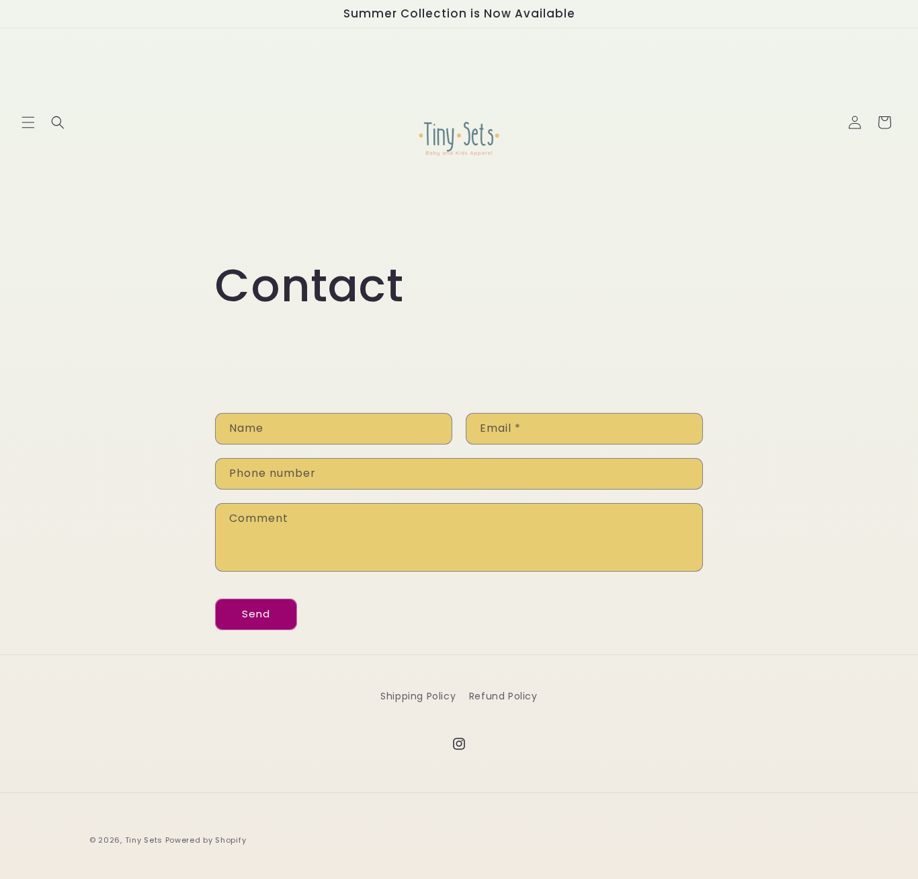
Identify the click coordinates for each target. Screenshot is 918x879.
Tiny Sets (144, 840)
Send (256, 614)
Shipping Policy (418, 696)
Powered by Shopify (206, 840)
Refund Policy (503, 696)
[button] (28, 122)
